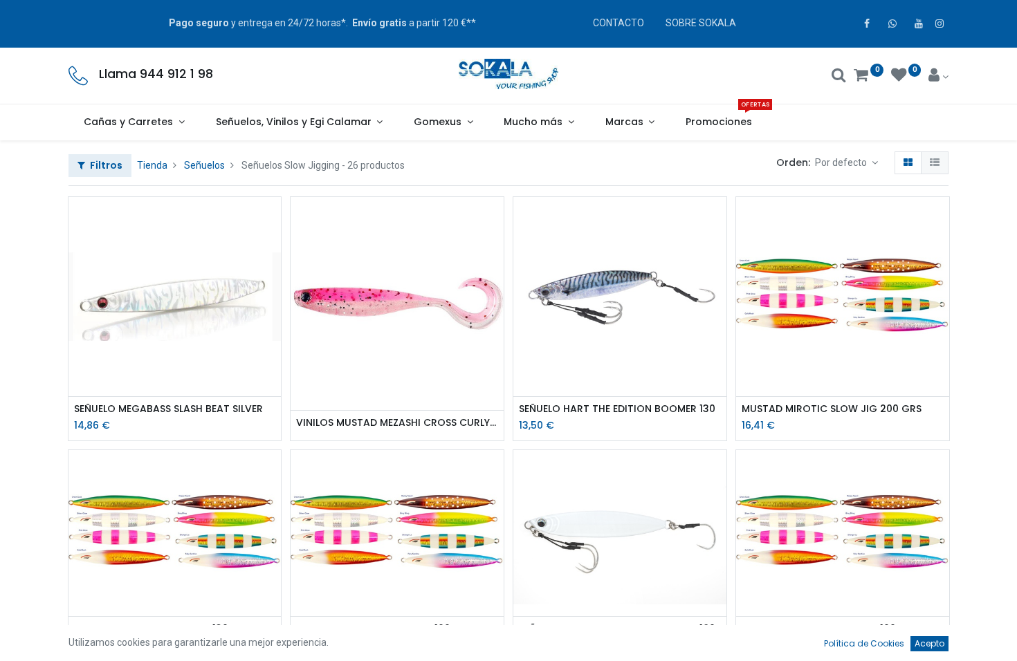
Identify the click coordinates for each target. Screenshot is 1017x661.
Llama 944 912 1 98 (156, 74)
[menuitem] (719, 122)
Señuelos (204, 165)
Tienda (152, 165)
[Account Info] (938, 76)
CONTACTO (618, 22)
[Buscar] (839, 76)
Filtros (105, 165)
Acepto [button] (929, 643)
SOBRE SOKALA (701, 22)
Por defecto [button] (842, 162)
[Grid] (908, 163)
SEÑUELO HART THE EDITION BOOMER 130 (617, 409)
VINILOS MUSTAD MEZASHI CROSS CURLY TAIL (397, 422)
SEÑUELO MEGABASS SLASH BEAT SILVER (168, 409)
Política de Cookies (864, 643)
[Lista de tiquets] (935, 163)
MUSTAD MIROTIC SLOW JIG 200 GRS (832, 409)
